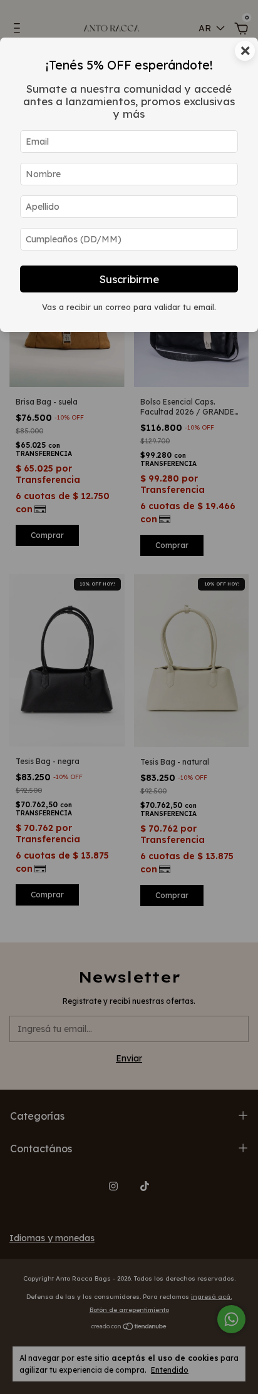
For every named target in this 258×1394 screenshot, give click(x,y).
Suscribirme (129, 279)
